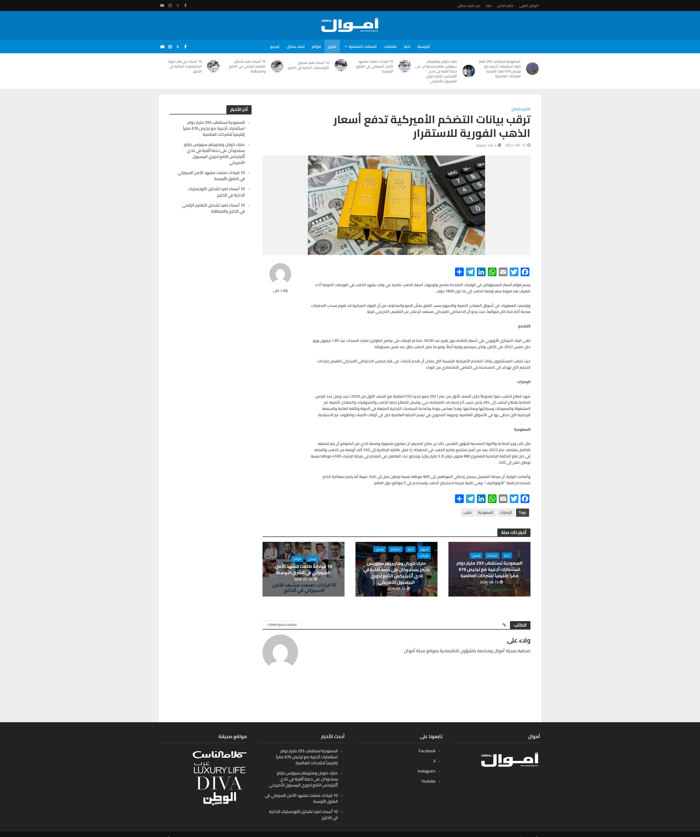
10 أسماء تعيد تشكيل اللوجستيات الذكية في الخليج (308, 65)
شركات (423, 556)
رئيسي (516, 109)
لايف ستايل (296, 46)
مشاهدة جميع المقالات (282, 624)
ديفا (489, 5)
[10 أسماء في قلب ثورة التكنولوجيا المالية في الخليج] (213, 66)
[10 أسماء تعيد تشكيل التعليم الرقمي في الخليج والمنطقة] (277, 66)
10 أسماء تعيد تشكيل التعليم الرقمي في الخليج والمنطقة (247, 66)
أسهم (424, 549)
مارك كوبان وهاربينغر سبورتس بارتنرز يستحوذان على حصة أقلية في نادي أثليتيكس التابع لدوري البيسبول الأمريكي (436, 71)
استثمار (492, 556)
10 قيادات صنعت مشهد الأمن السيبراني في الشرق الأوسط (374, 66)
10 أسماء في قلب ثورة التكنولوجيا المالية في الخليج (185, 66)
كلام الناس (505, 5)
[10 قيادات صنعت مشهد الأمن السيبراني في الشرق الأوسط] (405, 66)
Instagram (427, 771)
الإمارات (506, 512)
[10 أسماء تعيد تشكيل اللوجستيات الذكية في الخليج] (341, 65)
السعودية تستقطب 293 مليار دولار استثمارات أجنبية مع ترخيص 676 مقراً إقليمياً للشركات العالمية (500, 68)
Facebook (427, 751)
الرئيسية (424, 46)
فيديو (274, 46)
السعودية (485, 512)
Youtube (428, 781)
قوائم (316, 46)
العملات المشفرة (363, 46)
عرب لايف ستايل (468, 5)
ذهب (467, 512)
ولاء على (280, 290)
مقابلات (390, 46)
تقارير (332, 46)
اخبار (407, 46)
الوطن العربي (529, 5)
